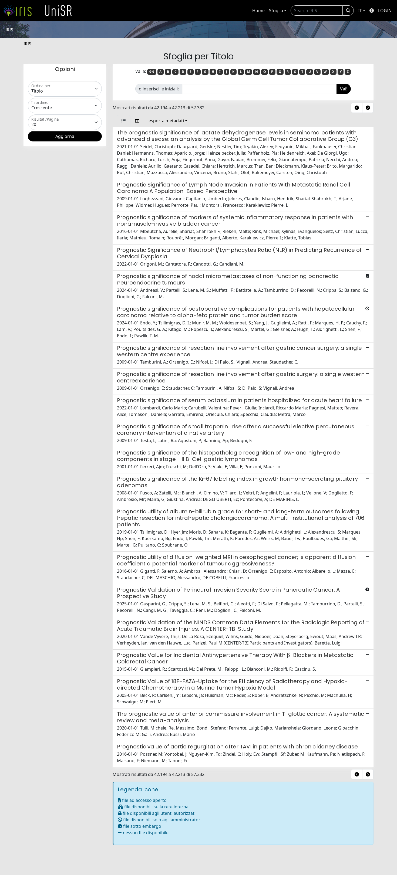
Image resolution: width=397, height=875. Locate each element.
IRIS (27, 44)
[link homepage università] (58, 10)
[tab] (123, 120)
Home (258, 10)
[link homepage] (19, 10)
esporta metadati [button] (166, 121)
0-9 (151, 71)
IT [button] (360, 10)
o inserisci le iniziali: (159, 89)
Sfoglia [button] (276, 10)
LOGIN (385, 10)
